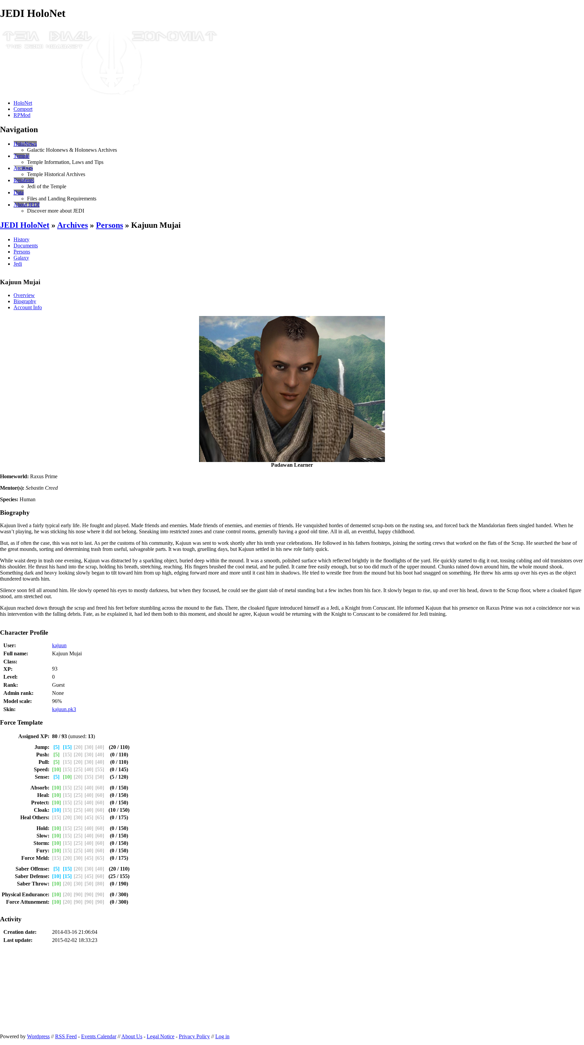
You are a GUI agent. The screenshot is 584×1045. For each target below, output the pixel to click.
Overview (24, 295)
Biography (25, 301)
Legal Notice (160, 1036)
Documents (26, 245)
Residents (24, 180)
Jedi (18, 264)
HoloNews (25, 144)
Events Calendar (98, 1036)
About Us (131, 1036)
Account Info (28, 307)
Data (19, 192)
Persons (109, 225)
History (21, 239)
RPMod (22, 115)
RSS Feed (66, 1036)
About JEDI (27, 205)
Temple (21, 156)
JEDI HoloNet (24, 225)
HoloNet (23, 103)
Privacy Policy (194, 1036)
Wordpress (38, 1036)
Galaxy (21, 258)
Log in (222, 1036)
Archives (23, 168)
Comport (23, 109)
